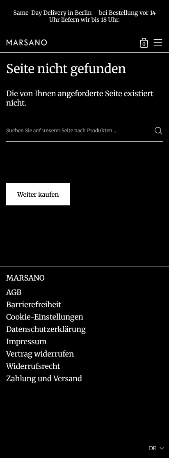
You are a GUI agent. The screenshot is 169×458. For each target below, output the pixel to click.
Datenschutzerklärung (46, 329)
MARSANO (25, 278)
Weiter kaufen (38, 195)
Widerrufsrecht (33, 366)
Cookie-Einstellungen (44, 317)
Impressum (26, 341)
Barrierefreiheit (33, 304)
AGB (13, 292)
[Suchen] (158, 131)
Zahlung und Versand (44, 378)
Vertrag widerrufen (40, 354)
